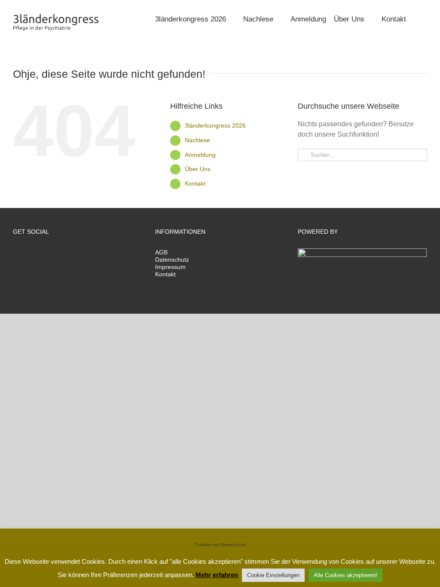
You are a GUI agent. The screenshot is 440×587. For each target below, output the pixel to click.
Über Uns (198, 168)
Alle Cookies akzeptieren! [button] (345, 575)
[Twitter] (27, 253)
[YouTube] (50, 253)
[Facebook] (15, 253)
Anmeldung (200, 154)
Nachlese (197, 140)
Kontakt (195, 183)
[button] (416, 18)
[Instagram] (38, 253)
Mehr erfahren (217, 574)
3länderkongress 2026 (215, 125)
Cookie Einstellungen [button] (273, 575)
